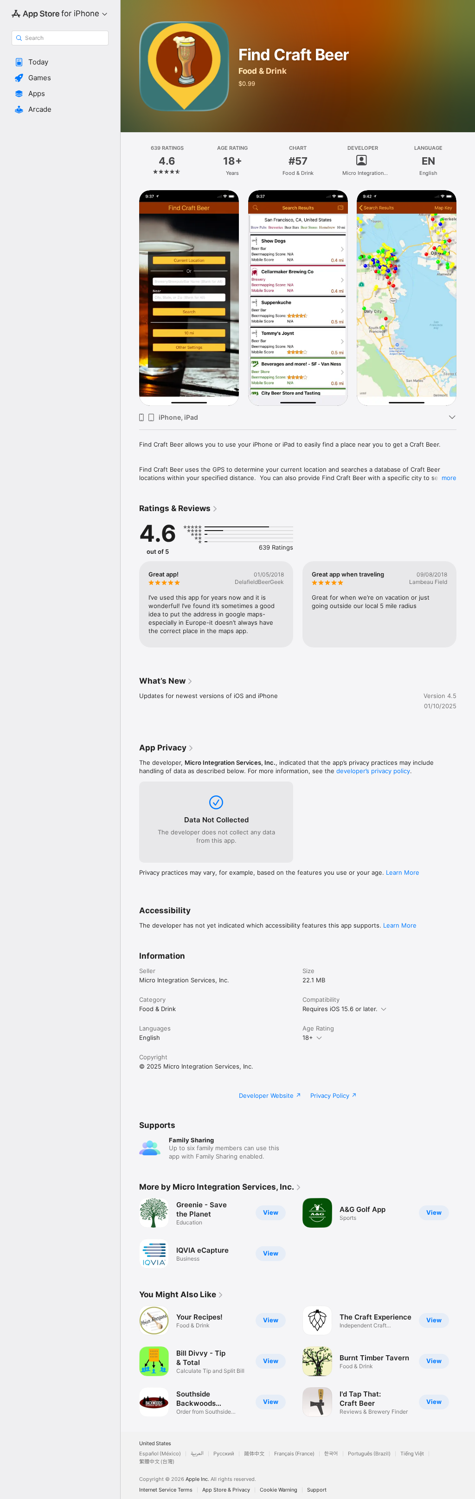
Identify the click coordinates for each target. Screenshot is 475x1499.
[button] (60, 62)
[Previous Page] (129, 161)
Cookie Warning (278, 1490)
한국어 (331, 1453)
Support (317, 1490)
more (449, 477)
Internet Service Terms (166, 1490)
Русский (223, 1453)
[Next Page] (465, 161)
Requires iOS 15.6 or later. (340, 1008)
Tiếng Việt (412, 1453)
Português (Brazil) (369, 1453)
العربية (197, 1453)
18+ (307, 1037)
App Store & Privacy (226, 1490)
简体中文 (254, 1453)
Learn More (402, 872)
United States (155, 1443)
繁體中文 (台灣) (156, 1461)
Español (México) (160, 1453)
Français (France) (294, 1453)
